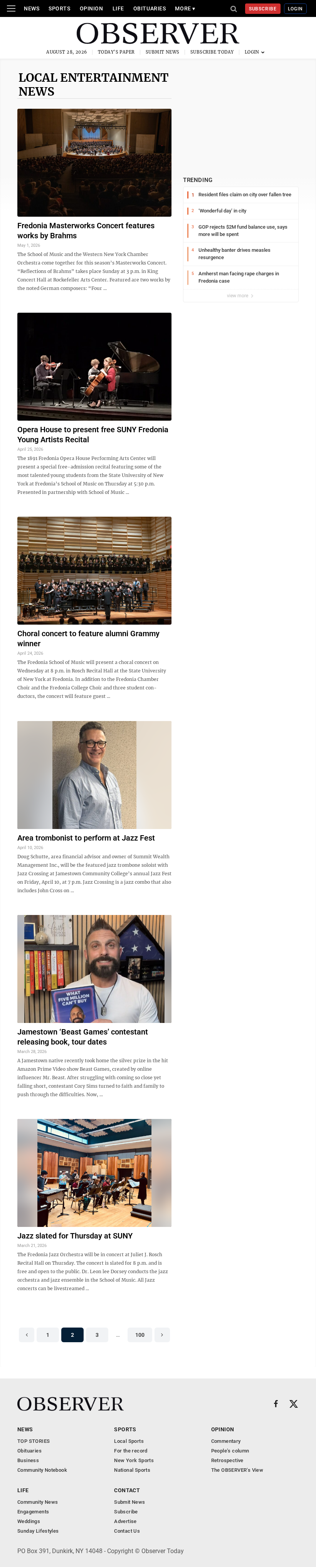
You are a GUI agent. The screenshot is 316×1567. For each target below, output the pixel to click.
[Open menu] (11, 8)
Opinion (91, 8)
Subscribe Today (212, 52)
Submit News (163, 52)
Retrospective (227, 1460)
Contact (127, 1490)
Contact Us (127, 1531)
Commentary (226, 1441)
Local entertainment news (93, 84)
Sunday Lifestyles (38, 1531)
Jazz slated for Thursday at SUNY (75, 1235)
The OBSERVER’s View (237, 1470)
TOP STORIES (33, 1441)
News (31, 8)
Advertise (125, 1521)
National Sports (132, 1470)
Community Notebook (42, 1470)
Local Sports (129, 1441)
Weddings (28, 1521)
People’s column (230, 1451)
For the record (130, 1451)
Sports (59, 8)
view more (238, 295)
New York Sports (134, 1460)
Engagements (33, 1512)
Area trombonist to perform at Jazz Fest (86, 837)
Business (28, 1460)
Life (118, 8)
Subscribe (263, 9)
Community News (37, 1502)
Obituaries (149, 8)
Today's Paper (116, 52)
